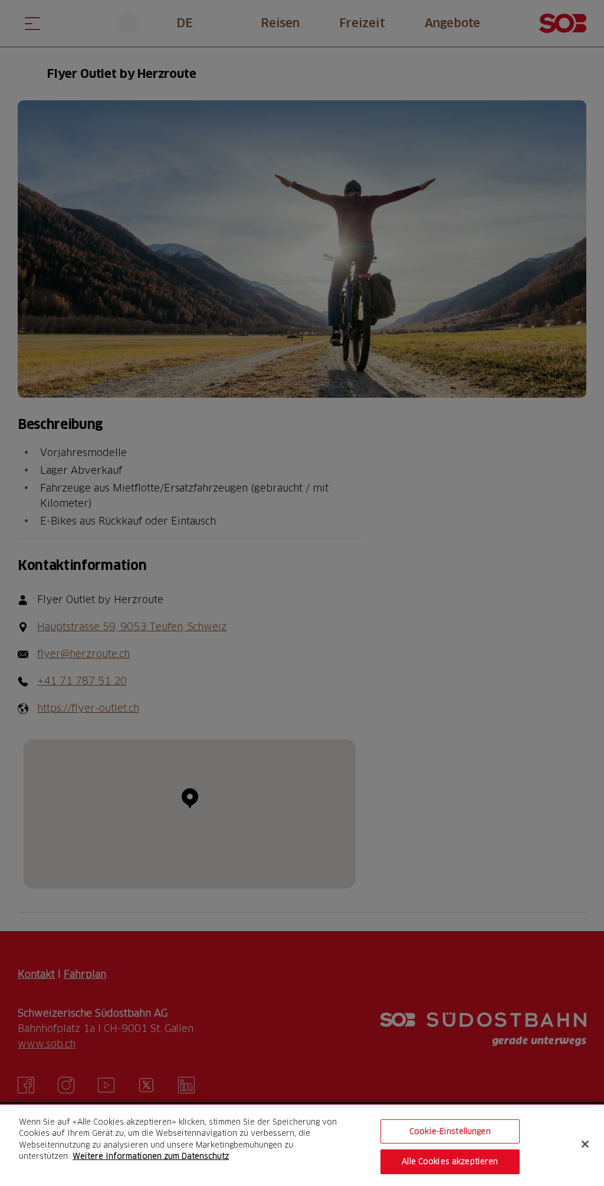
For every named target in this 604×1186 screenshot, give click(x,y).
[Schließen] (585, 1144)
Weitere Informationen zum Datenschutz (151, 1156)
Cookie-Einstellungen (450, 1131)
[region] (302, 1145)
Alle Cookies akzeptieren (450, 1161)
